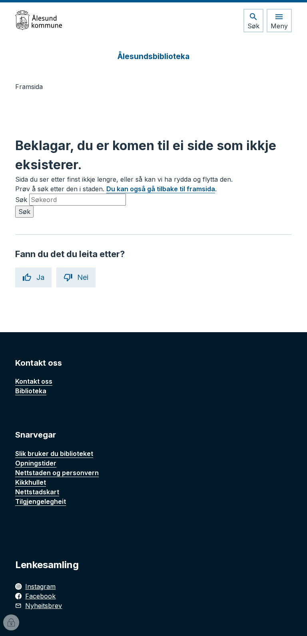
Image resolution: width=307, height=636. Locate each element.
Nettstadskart (37, 492)
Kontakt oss (33, 381)
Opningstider (35, 463)
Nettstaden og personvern (57, 473)
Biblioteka (30, 391)
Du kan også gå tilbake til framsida (160, 189)
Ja (40, 277)
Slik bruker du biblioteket (54, 454)
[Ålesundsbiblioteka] (38, 20)
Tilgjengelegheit (40, 501)
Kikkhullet (30, 482)
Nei (82, 277)
